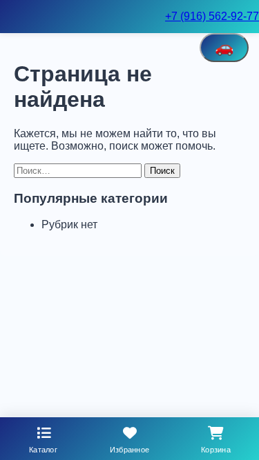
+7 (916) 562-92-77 (212, 16)
